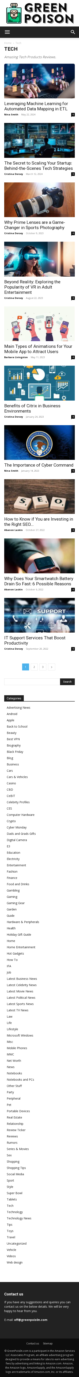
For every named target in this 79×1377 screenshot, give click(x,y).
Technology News (19, 1218)
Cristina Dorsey (13, 173)
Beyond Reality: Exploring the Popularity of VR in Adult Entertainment (32, 287)
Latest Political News (21, 998)
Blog (10, 758)
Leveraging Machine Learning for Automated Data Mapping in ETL (36, 106)
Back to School (17, 726)
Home (8, 43)
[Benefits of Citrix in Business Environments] (39, 383)
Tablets (12, 1199)
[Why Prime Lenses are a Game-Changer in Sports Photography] (39, 199)
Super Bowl (14, 1193)
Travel (11, 1237)
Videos (11, 1256)
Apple (10, 720)
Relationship (15, 1124)
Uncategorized (17, 1243)
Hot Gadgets (15, 953)
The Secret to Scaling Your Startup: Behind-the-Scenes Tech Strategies (38, 166)
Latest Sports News (20, 1004)
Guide (11, 916)
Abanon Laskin (13, 530)
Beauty (11, 733)
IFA (9, 966)
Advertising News (18, 708)
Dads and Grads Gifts (21, 834)
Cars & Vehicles (17, 777)
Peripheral (13, 1098)
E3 (8, 846)
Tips (9, 1225)
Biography (14, 745)
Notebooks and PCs (20, 1080)
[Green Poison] (39, 13)
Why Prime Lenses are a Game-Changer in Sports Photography (34, 225)
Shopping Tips (16, 1168)
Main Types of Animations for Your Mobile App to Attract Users (38, 349)
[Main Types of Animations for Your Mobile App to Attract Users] (39, 323)
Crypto (11, 821)
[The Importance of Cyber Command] (39, 442)
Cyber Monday (17, 827)
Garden (12, 909)
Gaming (12, 897)
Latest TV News (17, 1010)
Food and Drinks (18, 884)
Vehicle (11, 1250)
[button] (7, 32)
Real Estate (14, 1117)
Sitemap (48, 1343)
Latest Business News (22, 979)
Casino (11, 783)
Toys (10, 1231)
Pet (9, 1105)
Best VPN (13, 739)
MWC (10, 1054)
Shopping (13, 1161)
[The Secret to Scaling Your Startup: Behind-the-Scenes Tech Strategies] (39, 140)
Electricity (13, 859)
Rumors (12, 1143)
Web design (15, 1262)
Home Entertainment (21, 947)
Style (10, 1187)
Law (9, 1016)
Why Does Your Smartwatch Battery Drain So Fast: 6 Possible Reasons (38, 581)
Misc (10, 1042)
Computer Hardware (21, 815)
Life (9, 1023)
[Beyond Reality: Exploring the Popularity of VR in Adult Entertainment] (39, 259)
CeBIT (11, 796)
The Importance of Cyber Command (39, 465)
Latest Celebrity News (22, 985)
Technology (15, 1212)
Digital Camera (17, 840)
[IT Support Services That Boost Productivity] (39, 615)
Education (13, 853)
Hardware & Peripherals (23, 922)
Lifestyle (12, 1029)
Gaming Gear (16, 903)
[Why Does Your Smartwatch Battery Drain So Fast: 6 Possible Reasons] (39, 555)
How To (12, 960)
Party (10, 1092)
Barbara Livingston (16, 357)
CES (9, 808)
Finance (12, 878)
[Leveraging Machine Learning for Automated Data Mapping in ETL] (39, 81)
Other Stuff (14, 1086)
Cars (10, 771)
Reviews (12, 1136)
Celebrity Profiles (18, 802)
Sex (9, 1155)
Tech (10, 1206)
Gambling (13, 890)
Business (13, 764)
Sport (10, 1180)
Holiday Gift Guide (19, 934)
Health (11, 928)
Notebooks (14, 1073)
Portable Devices (18, 1111)
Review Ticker (16, 1130)
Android (12, 714)
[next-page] (51, 666)
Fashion (12, 871)
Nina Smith (11, 114)
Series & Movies (18, 1149)
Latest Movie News (20, 991)
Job (9, 972)
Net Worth (14, 1061)
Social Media (15, 1174)
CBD (10, 789)
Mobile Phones (17, 1048)
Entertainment (16, 865)
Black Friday (15, 752)
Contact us (32, 1343)
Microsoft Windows (20, 1035)
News (11, 1067)
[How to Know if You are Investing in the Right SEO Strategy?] (39, 496)
